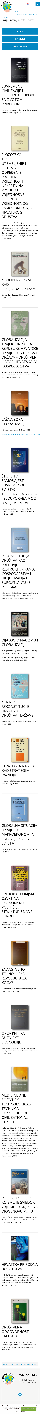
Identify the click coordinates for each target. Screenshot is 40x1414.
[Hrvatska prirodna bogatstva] (20, 1248)
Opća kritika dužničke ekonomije (13, 1038)
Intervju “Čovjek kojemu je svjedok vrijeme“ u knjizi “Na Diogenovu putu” (20, 1204)
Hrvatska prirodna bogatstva (20, 1266)
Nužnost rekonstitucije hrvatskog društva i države (17, 709)
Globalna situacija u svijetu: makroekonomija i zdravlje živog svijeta (19, 834)
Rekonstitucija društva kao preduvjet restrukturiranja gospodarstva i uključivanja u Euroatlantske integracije (18, 571)
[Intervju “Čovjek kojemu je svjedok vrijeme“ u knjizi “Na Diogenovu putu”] (20, 1182)
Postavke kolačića (20, 1412)
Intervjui (20, 39)
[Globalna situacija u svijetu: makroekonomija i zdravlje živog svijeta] (20, 809)
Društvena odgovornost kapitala (15, 1331)
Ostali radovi (20, 46)
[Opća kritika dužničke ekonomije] (20, 1017)
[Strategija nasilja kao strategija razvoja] (20, 750)
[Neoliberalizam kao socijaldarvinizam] (20, 264)
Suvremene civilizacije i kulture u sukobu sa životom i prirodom (19, 95)
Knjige (5, 17)
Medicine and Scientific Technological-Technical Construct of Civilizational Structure (16, 1108)
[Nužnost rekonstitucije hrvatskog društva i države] (20, 686)
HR (29, 4)
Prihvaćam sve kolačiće (28, 1409)
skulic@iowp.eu (29, 1380)
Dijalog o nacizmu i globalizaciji (20, 642)
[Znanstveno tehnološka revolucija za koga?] (20, 953)
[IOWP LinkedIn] (20, 1394)
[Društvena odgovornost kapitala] (20, 1311)
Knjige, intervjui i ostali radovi (27, 14)
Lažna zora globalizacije (14, 421)
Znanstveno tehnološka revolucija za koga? (14, 976)
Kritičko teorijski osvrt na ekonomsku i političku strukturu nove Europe (18, 904)
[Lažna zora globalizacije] (20, 403)
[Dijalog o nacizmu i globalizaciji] (20, 624)
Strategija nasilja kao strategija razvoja (18, 770)
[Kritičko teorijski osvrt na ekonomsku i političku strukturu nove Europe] (20, 878)
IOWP (16, 12)
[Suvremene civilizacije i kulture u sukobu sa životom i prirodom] (20, 70)
